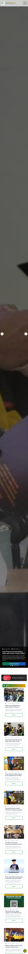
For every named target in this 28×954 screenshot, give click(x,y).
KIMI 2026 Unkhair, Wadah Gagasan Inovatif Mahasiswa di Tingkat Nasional (13, 912)
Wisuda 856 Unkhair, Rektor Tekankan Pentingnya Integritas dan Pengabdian (13, 809)
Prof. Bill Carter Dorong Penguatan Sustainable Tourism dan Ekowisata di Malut (13, 843)
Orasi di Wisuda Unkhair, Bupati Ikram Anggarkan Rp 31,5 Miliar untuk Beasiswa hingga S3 (13, 774)
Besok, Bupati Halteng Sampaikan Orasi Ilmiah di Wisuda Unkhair (14, 877)
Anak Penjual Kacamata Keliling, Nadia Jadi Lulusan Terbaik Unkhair (13, 740)
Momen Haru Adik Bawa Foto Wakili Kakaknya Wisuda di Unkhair (12, 706)
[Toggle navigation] (25, 3)
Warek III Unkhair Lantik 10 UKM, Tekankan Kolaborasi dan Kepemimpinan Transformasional (14, 946)
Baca (13, 715)
